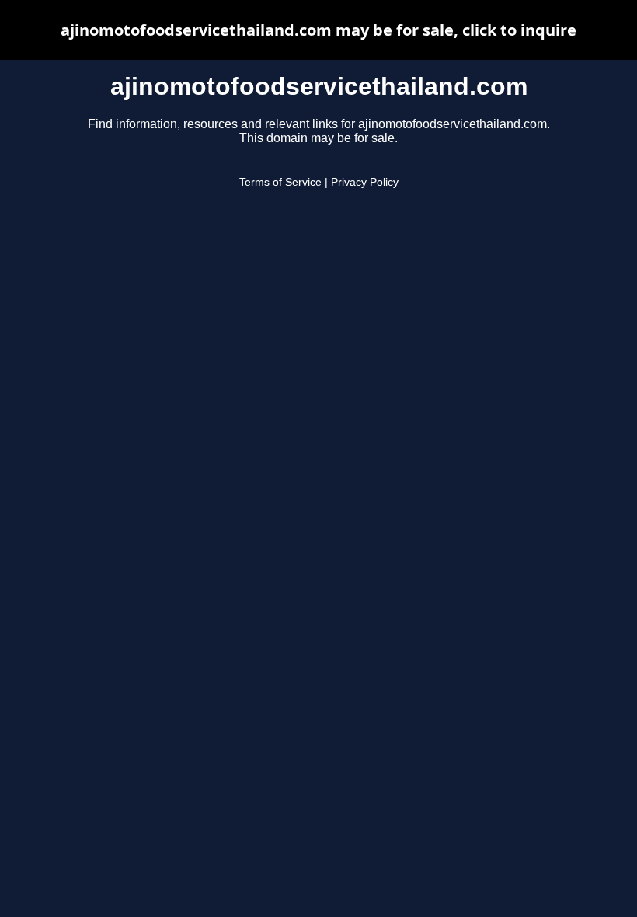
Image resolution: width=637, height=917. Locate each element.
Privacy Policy (365, 182)
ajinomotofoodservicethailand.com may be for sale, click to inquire (318, 29)
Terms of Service (280, 182)
